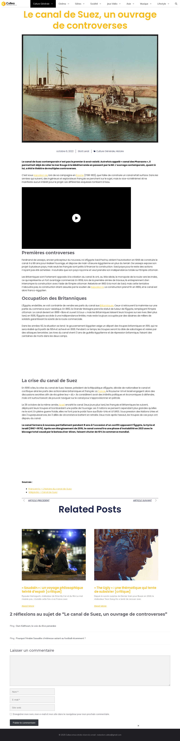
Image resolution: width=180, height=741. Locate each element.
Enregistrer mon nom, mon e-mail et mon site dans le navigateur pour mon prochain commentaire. (61, 714)
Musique (144, 3)
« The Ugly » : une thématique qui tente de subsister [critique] (125, 590)
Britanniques (106, 305)
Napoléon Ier (41, 175)
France (101, 391)
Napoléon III (97, 287)
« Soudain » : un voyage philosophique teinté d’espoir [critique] (52, 590)
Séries (78, 3)
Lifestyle (161, 3)
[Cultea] (9, 4)
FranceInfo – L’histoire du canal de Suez (50, 488)
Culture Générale (41, 3)
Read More (28, 606)
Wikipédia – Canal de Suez (43, 492)
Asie (129, 3)
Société (94, 3)
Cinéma (62, 3)
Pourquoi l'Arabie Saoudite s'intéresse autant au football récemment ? (51, 638)
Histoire (120, 151)
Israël (62, 404)
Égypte (80, 175)
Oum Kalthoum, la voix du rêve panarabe (36, 625)
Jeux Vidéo (112, 3)
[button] (176, 4)
